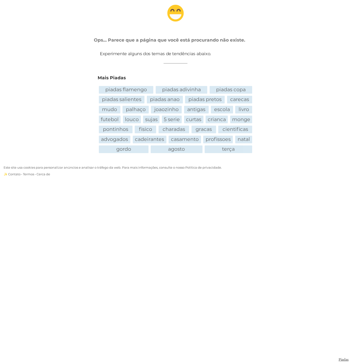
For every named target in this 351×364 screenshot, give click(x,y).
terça (228, 149)
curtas (193, 119)
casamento (185, 139)
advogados (114, 139)
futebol (110, 119)
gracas (204, 129)
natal (244, 139)
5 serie (172, 119)
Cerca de (43, 174)
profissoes (218, 139)
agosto (176, 149)
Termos (28, 174)
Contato (14, 174)
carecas (239, 99)
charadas (174, 129)
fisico (145, 129)
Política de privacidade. (203, 167)
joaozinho (166, 109)
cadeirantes (149, 139)
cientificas (235, 129)
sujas (151, 119)
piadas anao (165, 99)
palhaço (136, 109)
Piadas (344, 360)
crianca (217, 119)
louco (132, 119)
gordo (123, 149)
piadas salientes (121, 99)
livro (244, 109)
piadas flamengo (126, 89)
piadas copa (231, 89)
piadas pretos (205, 99)
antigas (196, 109)
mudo (109, 109)
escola (222, 109)
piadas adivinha (181, 89)
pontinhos (115, 129)
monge (241, 119)
